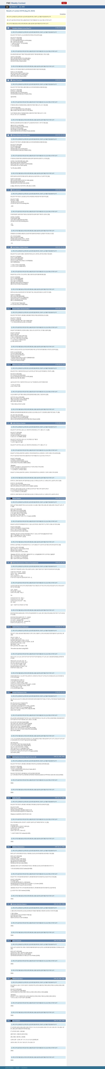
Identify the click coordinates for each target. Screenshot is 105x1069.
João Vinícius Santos (19, 423)
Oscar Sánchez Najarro (20, 904)
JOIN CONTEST (9, 1067)
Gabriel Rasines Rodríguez (20, 627)
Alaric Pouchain (17, 80)
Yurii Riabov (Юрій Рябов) (20, 247)
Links (23, 7)
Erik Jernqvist (17, 190)
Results (14, 7)
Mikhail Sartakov (18, 978)
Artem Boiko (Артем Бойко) (21, 308)
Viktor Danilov (17, 498)
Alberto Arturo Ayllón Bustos (21, 364)
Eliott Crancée (17, 940)
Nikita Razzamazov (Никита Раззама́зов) (25, 562)
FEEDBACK (24, 1067)
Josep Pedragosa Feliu (20, 692)
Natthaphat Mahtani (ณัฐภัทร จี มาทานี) (24, 757)
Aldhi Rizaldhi (16, 798)
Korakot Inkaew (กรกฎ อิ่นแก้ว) (22, 28)
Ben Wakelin (16, 1020)
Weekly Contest (15, 3)
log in (64, 3)
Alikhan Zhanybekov (19, 847)
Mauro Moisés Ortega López (21, 135)
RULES (17, 1067)
